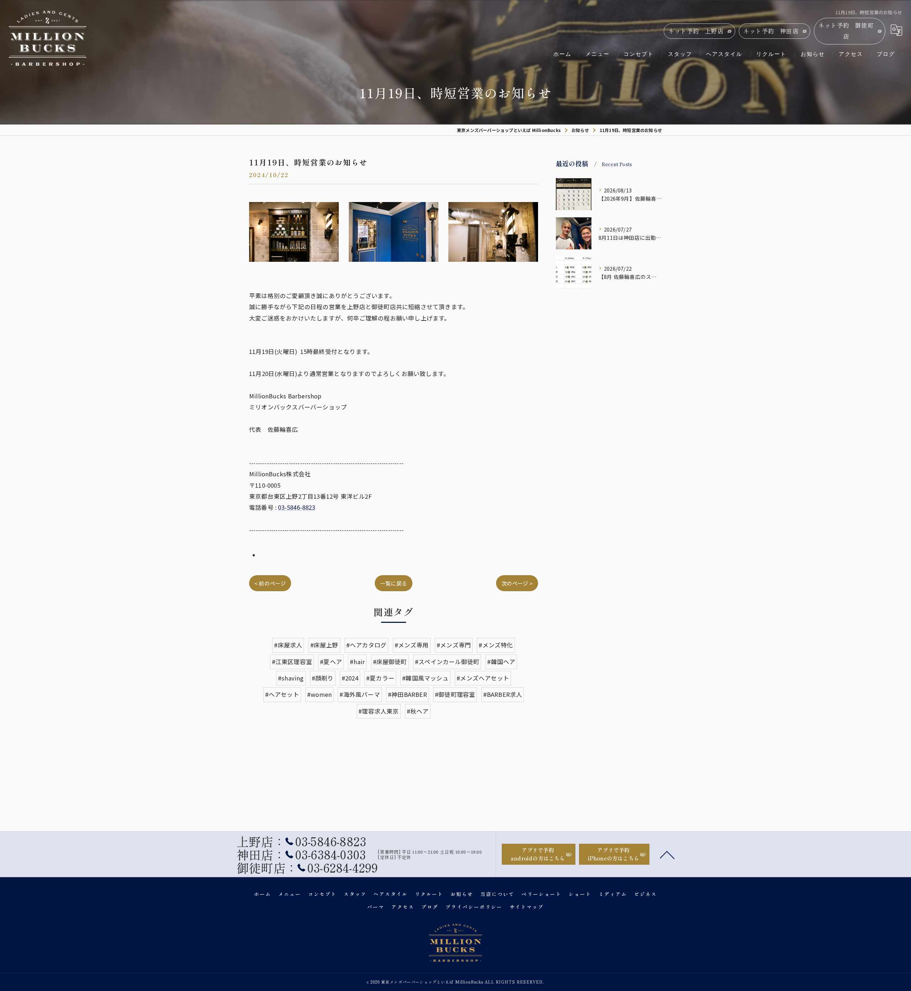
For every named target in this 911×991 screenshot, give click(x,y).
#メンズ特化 (496, 645)
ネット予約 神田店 (771, 31)
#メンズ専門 (454, 645)
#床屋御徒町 (390, 661)
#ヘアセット (282, 694)
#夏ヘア (331, 661)
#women (319, 694)
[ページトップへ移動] (667, 854)
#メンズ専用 (412, 645)
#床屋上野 (324, 645)
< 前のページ (270, 583)
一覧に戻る (393, 583)
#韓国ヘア (501, 661)
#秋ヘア (418, 711)
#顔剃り (323, 678)
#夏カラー (380, 678)
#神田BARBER (407, 694)
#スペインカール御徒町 (447, 661)
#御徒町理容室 (455, 694)
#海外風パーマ (359, 694)
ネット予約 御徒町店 (846, 31)
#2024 (350, 678)
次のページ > (517, 583)
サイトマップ (527, 906)
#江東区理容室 (292, 661)
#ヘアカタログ (366, 645)
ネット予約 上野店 (695, 31)
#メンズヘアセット (483, 678)
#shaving (291, 678)
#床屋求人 (288, 645)
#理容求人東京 (378, 711)
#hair (357, 661)
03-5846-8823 (296, 507)
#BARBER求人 (502, 694)
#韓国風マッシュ (425, 678)
